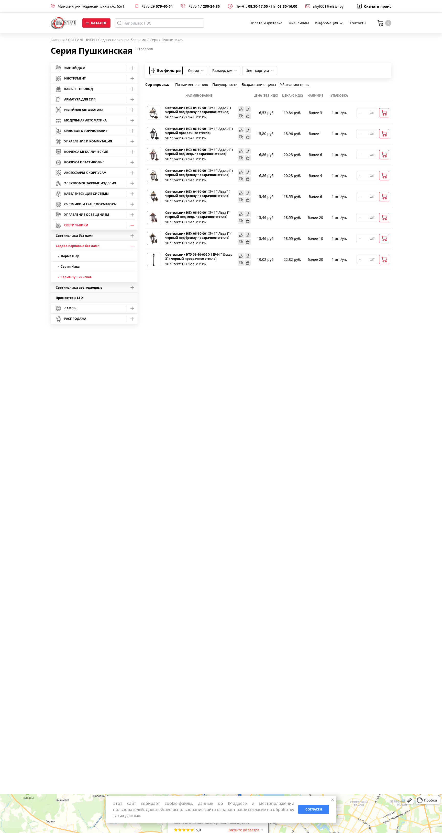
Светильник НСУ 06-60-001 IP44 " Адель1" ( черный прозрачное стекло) (199, 131)
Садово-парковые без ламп (122, 39)
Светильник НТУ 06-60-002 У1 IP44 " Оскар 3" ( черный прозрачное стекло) (199, 257)
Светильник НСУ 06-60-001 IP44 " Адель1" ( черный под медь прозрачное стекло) (199, 152)
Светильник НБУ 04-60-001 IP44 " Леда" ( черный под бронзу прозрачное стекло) (197, 194)
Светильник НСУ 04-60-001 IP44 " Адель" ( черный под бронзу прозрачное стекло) (198, 110)
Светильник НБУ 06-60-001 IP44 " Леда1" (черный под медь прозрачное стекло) (197, 215)
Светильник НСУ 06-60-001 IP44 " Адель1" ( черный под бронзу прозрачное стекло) (199, 173)
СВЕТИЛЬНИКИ (81, 39)
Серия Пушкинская (76, 277)
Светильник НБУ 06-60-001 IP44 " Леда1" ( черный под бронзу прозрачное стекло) (198, 236)
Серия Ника (70, 266)
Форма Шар (70, 256)
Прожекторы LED (69, 298)
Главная (58, 39)
